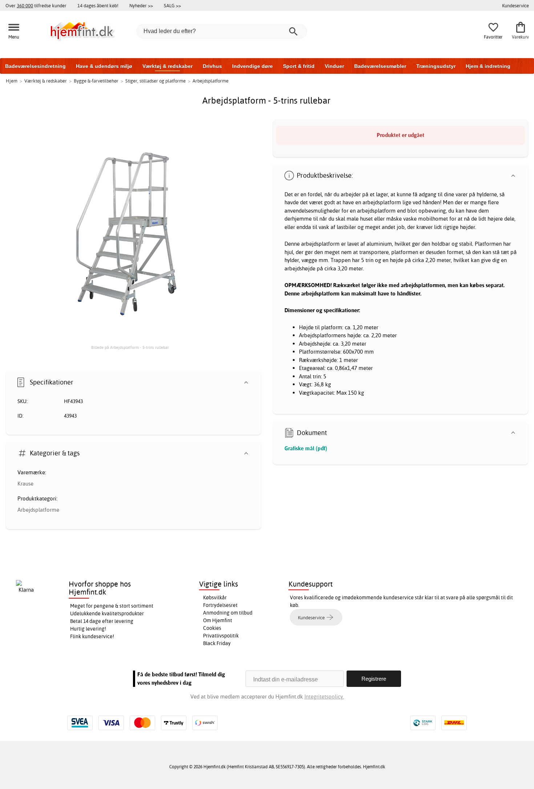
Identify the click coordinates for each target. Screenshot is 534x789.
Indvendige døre (252, 66)
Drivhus (212, 66)
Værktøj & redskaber (167, 66)
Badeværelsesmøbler (380, 66)
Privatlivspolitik (221, 635)
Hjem (11, 81)
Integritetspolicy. (324, 696)
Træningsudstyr (436, 66)
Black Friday (217, 643)
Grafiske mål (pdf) (305, 448)
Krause (25, 483)
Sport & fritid (299, 66)
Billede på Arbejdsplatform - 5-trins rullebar (130, 347)
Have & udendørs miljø (104, 66)
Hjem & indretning (488, 66)
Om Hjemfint (217, 620)
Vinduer (334, 66)
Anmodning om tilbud (227, 612)
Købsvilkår (215, 597)
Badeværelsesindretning (35, 66)
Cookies (212, 628)
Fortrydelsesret (220, 605)
